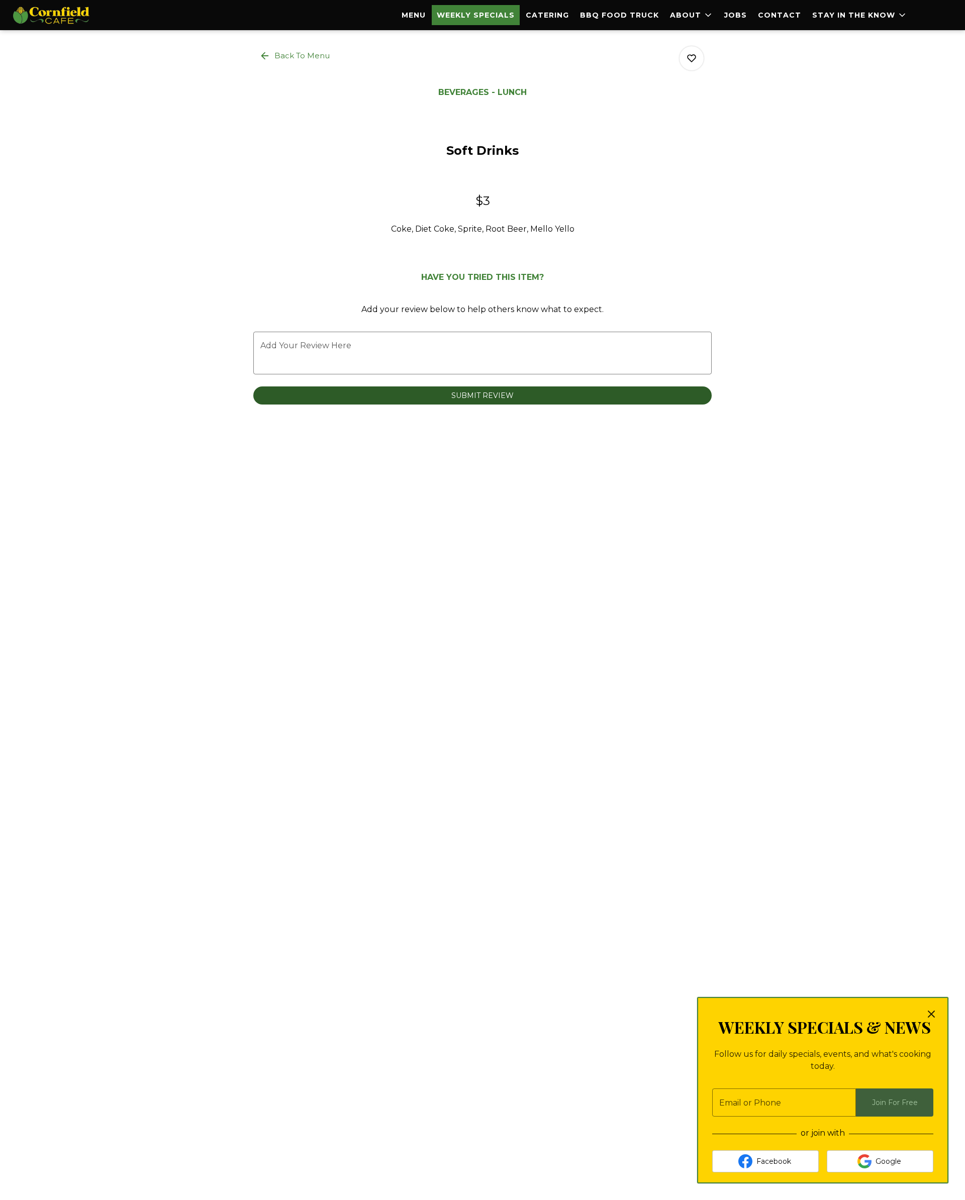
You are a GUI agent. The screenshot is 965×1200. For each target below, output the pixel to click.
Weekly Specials (476, 15)
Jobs (735, 15)
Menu (414, 15)
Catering (547, 15)
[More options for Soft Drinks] (692, 58)
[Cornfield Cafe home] (53, 15)
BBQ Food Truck (619, 15)
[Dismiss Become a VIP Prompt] (931, 1014)
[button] (691, 15)
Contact (779, 15)
